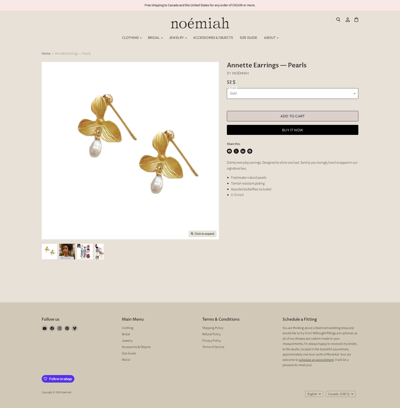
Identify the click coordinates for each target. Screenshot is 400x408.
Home (46, 54)
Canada (339, 394)
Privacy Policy (211, 340)
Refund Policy (211, 334)
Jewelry (177, 37)
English (312, 394)
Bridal (154, 37)
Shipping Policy (212, 328)
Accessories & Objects (213, 37)
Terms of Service (213, 347)
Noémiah (240, 73)
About (270, 37)
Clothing (130, 37)
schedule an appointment (316, 360)
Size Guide (248, 37)
